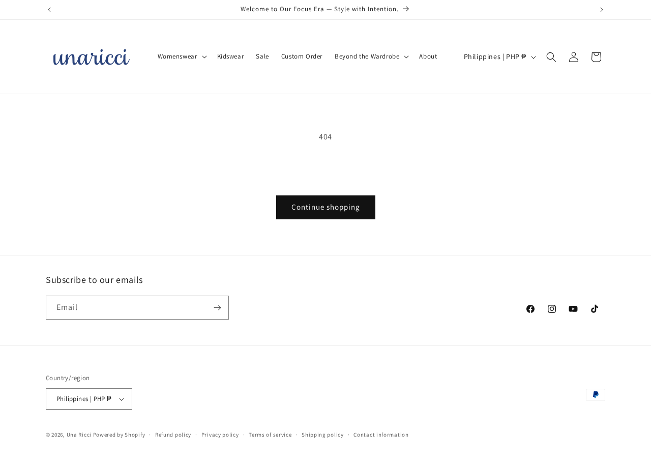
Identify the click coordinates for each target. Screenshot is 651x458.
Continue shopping (325, 207)
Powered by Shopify (119, 434)
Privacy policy (220, 434)
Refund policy (173, 434)
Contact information (380, 434)
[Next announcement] (601, 9)
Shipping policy (323, 434)
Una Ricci (79, 434)
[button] (181, 56)
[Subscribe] (217, 308)
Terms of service (270, 434)
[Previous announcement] (49, 9)
